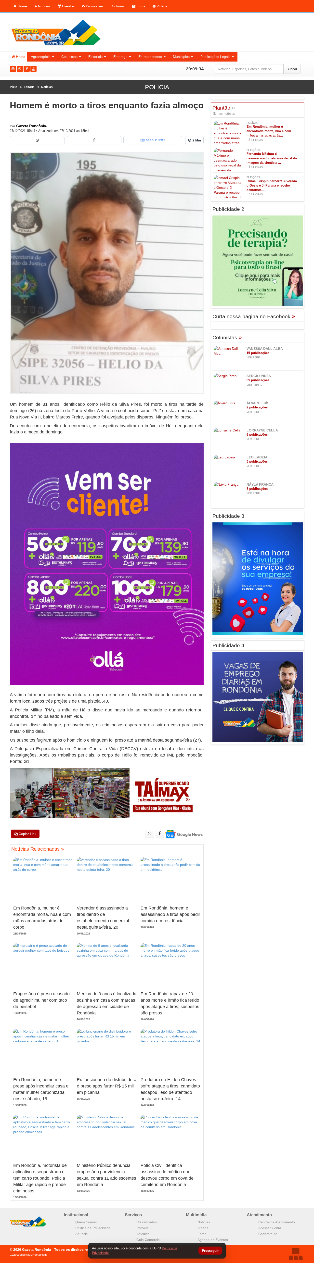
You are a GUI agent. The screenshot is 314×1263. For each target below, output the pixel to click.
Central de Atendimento (276, 1222)
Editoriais (95, 57)
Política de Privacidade (93, 1228)
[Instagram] (13, 69)
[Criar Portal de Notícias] (295, 1254)
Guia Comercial (148, 1240)
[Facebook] (27, 69)
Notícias (44, 6)
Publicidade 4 (228, 645)
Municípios (181, 57)
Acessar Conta (269, 1228)
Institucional (76, 1214)
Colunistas (69, 57)
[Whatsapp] (20, 69)
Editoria (29, 87)
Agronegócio (41, 57)
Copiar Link (27, 834)
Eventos (68, 6)
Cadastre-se (267, 1234)
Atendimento (259, 1214)
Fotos (140, 6)
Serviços (133, 1214)
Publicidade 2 (228, 209)
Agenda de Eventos (212, 1240)
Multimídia (196, 1214)
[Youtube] (33, 69)
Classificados (146, 1222)
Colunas (118, 6)
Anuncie (81, 1234)
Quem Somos (86, 1222)
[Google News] (183, 834)
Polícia (157, 87)
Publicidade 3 (228, 516)
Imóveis (142, 1228)
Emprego (120, 57)
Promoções (94, 6)
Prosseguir (210, 1251)
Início (13, 87)
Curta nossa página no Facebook (253, 316)
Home (22, 6)
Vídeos (161, 6)
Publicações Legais (215, 57)
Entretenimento (150, 57)
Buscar (292, 69)
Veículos (142, 1234)
